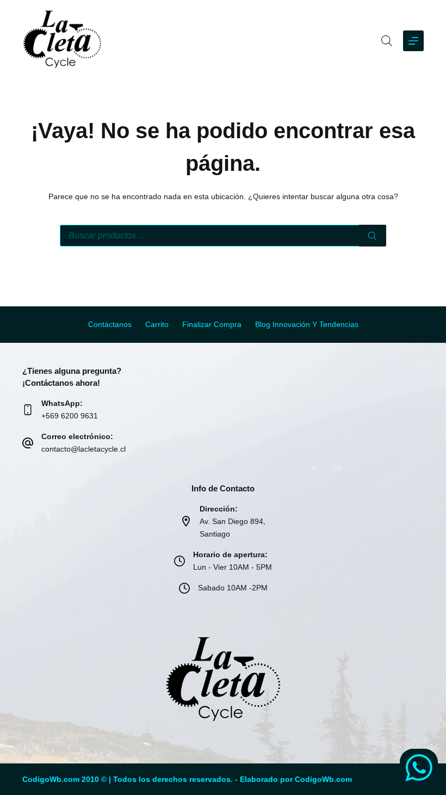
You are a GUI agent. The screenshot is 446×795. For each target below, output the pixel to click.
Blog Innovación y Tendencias (306, 324)
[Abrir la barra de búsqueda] (386, 40)
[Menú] (413, 40)
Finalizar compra (211, 324)
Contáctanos (110, 324)
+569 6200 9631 (69, 415)
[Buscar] (372, 235)
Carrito (157, 324)
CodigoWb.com (323, 779)
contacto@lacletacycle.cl (83, 449)
